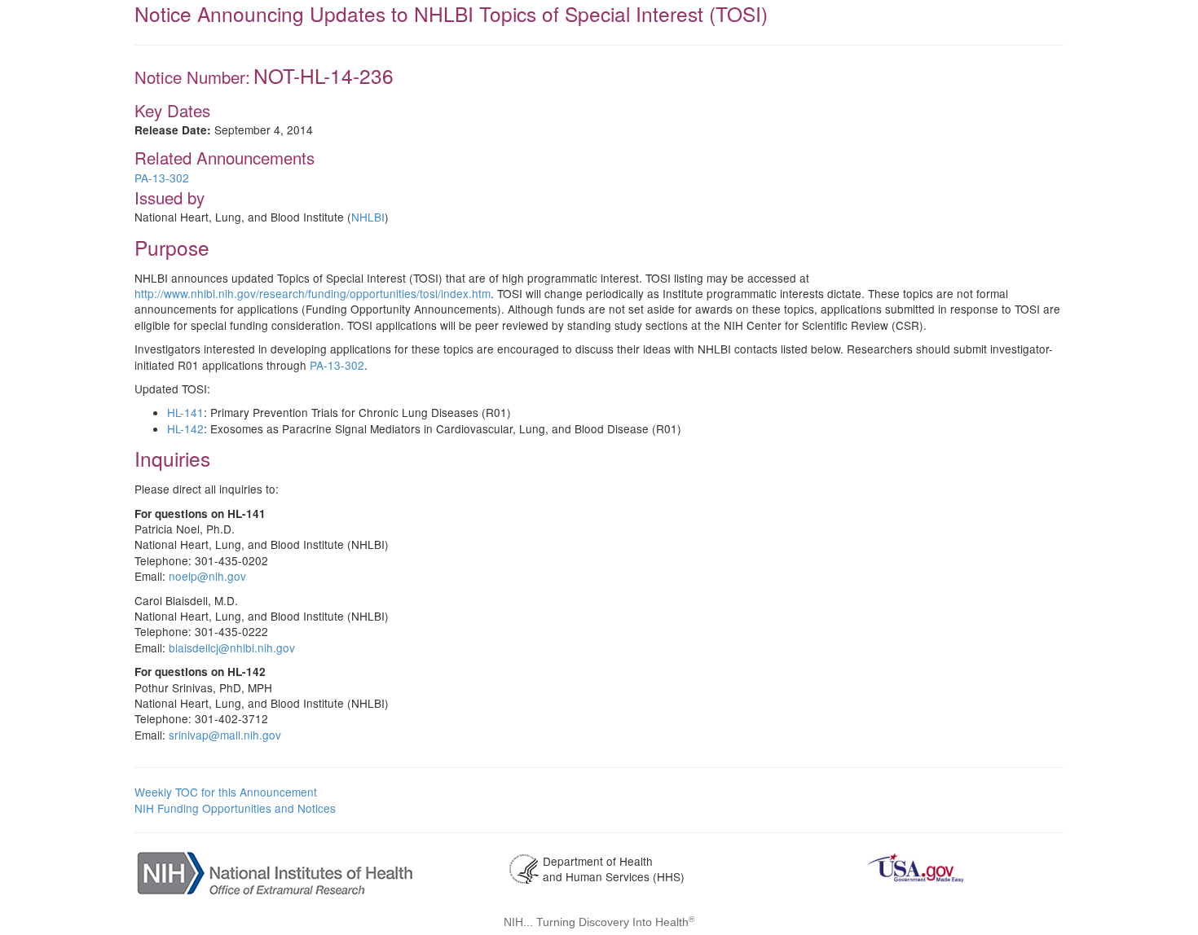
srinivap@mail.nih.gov (225, 734)
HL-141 (185, 412)
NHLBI (368, 217)
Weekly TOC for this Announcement (225, 792)
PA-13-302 (161, 177)
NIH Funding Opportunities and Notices (235, 808)
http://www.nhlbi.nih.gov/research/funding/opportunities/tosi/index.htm (312, 293)
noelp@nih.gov (207, 576)
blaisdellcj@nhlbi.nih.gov (232, 647)
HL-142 (185, 428)
